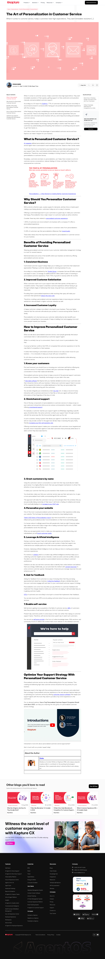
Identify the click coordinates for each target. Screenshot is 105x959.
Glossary (52, 888)
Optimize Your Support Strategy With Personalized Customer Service (13, 117)
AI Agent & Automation (12, 805)
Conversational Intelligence (12, 906)
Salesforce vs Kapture (33, 918)
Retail (29, 871)
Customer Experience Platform (35, 901)
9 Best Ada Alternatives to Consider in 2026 (41, 809)
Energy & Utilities (32, 879)
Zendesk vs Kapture (32, 915)
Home (9, 9)
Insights (7, 900)
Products (26, 2)
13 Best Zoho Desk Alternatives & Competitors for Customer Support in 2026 (63, 809)
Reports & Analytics (10, 891)
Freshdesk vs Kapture (33, 921)
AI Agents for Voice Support (12, 871)
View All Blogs (93, 786)
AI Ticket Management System (35, 899)
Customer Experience (82, 805)
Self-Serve (7, 868)
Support (52, 907)
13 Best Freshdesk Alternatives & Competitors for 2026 (89, 106)
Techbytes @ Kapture (55, 882)
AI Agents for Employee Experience (14, 925)
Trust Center (53, 913)
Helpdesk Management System (35, 890)
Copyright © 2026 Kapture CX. (23, 934)
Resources (49, 2)
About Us (52, 896)
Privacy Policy (50, 934)
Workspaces (8, 919)
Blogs (51, 868)
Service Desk (8, 922)
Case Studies (53, 871)
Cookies (58, 934)
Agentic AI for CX (9, 882)
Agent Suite (8, 885)
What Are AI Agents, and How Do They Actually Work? (16, 809)
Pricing (43, 2)
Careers (52, 899)
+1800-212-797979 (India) (80, 870)
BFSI (29, 868)
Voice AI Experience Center (12, 879)
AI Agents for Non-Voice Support (13, 873)
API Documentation (54, 885)
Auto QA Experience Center (12, 914)
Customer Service (14, 9)
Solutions (34, 2)
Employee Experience (10, 916)
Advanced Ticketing (10, 888)
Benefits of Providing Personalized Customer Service (12, 107)
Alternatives (33, 805)
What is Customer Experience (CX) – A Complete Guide (87, 809)
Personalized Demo (91, 2)
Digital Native (31, 876)
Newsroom (52, 879)
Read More (10, 812)
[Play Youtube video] (52, 725)
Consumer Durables (32, 882)
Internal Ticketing (32, 896)
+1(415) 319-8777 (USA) (79, 867)
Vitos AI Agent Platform (11, 897)
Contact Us (52, 910)
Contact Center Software (34, 893)
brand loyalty (66, 231)
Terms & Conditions (40, 934)
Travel (29, 873)
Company (58, 2)
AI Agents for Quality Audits (12, 903)
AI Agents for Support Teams (12, 894)
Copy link (83, 85)
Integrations (53, 876)
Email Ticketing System (33, 904)
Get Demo (10, 843)
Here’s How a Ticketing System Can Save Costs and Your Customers (90, 99)
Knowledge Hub (54, 873)
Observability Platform (10, 876)
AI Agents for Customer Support (36, 907)
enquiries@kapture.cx (79, 872)
